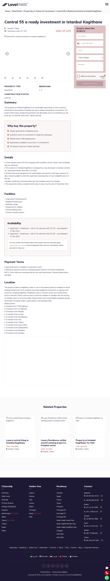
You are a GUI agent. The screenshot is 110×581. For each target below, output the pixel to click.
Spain (35, 513)
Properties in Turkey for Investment (39, 11)
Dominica (5, 493)
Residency (62, 486)
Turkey (4, 524)
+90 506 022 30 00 (91, 496)
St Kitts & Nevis (7, 503)
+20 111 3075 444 (91, 526)
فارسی (55, 556)
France (59, 500)
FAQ (67, 548)
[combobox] (78, 43)
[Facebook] (44, 566)
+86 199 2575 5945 (92, 540)
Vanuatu (5, 510)
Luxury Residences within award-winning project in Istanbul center (53, 443)
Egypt (4, 527)
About (61, 548)
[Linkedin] (53, 566)
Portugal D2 (61, 510)
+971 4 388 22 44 (91, 512)
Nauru (4, 531)
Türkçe (64, 556)
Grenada (5, 500)
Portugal (32, 510)
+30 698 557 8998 (91, 519)
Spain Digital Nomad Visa (66, 524)
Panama (60, 507)
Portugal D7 (61, 513)
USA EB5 (60, 537)
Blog (80, 548)
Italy (30, 500)
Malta (4, 517)
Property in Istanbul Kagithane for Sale (85, 441)
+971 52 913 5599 (91, 507)
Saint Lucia (6, 496)
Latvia (31, 503)
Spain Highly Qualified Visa (66, 527)
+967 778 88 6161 (91, 533)
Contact (73, 548)
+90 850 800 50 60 (92, 500)
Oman (59, 503)
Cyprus (8, 520)
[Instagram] (57, 566)
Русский (45, 556)
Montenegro (10, 513)
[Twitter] (48, 566)
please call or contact (17, 245)
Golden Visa (35, 486)
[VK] (67, 566)
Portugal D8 (61, 517)
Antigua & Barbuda (9, 507)
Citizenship (7, 486)
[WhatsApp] (101, 496)
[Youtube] (62, 566)
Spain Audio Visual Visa (65, 520)
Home (7, 11)
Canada (59, 493)
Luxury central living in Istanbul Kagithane (17, 441)
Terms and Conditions (59, 572)
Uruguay (60, 531)
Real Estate (17, 11)
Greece (31, 496)
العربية (35, 556)
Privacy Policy (45, 572)
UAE (30, 517)
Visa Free (53, 548)
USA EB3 (60, 534)
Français (75, 556)
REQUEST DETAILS (89, 84)
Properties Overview (91, 548)
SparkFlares (78, 575)
